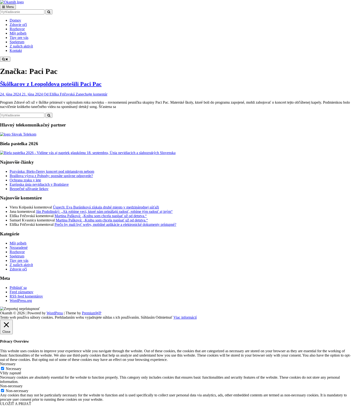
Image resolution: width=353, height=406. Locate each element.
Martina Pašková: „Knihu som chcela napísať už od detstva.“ (101, 216)
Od (59, 94)
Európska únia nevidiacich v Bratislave (39, 184)
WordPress (55, 313)
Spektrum (17, 256)
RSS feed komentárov (26, 296)
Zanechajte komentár (91, 94)
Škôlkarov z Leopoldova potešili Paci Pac (51, 84)
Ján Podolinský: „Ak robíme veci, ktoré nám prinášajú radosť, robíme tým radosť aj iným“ (104, 211)
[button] (20, 309)
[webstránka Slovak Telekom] (18, 134)
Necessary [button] (8, 364)
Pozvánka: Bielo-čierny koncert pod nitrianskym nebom (52, 171)
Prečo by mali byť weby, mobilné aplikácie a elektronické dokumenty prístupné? (115, 224)
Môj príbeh (18, 243)
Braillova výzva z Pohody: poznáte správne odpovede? (51, 176)
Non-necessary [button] (11, 386)
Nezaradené (19, 247)
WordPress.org (21, 301)
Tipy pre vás (19, 260)
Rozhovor (17, 252)
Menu (10, 7)
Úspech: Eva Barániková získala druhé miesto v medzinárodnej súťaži (106, 207)
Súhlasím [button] (148, 317)
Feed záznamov (21, 292)
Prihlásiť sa (18, 288)
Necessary (13, 369)
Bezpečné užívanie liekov (29, 189)
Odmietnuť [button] (164, 317)
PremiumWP (91, 313)
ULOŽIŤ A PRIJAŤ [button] (15, 404)
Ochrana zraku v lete (25, 180)
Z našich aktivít (21, 265)
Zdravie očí (18, 269)
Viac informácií (185, 317)
